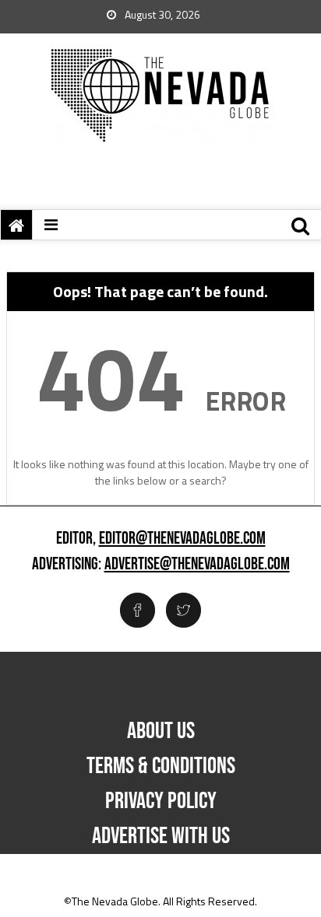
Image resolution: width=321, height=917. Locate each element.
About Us (161, 731)
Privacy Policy (161, 801)
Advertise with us (161, 836)
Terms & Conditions (160, 766)
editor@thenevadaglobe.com (182, 539)
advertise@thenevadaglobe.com (197, 564)
